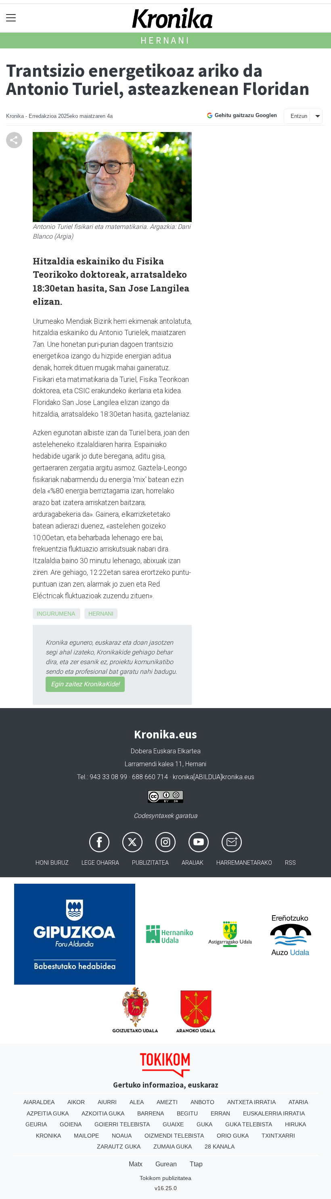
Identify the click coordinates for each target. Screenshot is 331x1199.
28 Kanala (220, 1146)
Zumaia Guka (172, 1146)
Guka (204, 1124)
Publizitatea (150, 862)
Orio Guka (233, 1135)
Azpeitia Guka (48, 1113)
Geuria (36, 1124)
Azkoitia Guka (103, 1113)
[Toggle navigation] (11, 18)
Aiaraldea (38, 1102)
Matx (135, 1164)
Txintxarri (278, 1135)
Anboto (202, 1102)
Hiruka (295, 1124)
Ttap (196, 1164)
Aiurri (107, 1102)
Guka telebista (248, 1124)
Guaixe (173, 1124)
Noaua (122, 1135)
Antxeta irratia (251, 1102)
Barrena (150, 1113)
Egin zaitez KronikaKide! (85, 684)
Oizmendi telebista (174, 1135)
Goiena (71, 1124)
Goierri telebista (122, 1124)
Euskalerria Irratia (274, 1113)
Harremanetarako (244, 862)
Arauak (192, 862)
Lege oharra (100, 862)
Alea (137, 1102)
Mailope (86, 1135)
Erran (220, 1113)
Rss (290, 862)
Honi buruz (52, 862)
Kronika (48, 1135)
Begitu (187, 1113)
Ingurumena (56, 613)
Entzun (299, 116)
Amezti (167, 1102)
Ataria (298, 1102)
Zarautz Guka (118, 1146)
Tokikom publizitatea (165, 1178)
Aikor (76, 1102)
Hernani (165, 40)
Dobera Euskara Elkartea (166, 751)
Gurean (166, 1164)
